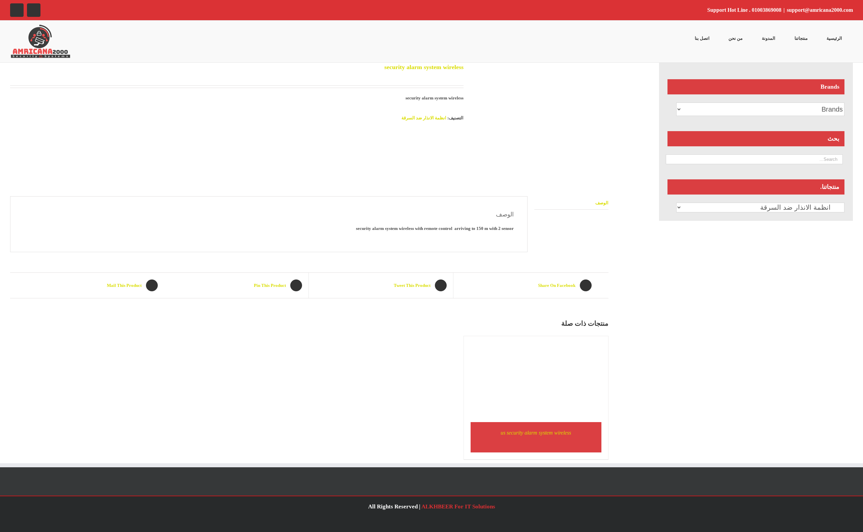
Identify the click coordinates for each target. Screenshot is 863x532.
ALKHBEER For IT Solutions (458, 506)
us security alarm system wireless (536, 433)
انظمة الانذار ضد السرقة (423, 117)
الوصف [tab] (601, 202)
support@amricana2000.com (820, 10)
